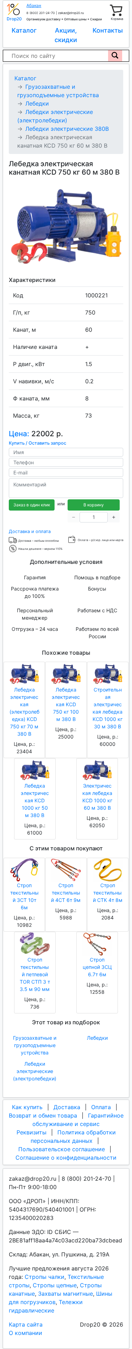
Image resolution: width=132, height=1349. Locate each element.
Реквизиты (31, 1132)
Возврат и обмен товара (43, 1115)
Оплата (101, 1107)
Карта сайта (26, 1324)
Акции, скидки (66, 35)
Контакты (108, 30)
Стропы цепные (55, 1285)
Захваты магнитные (65, 1293)
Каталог (24, 30)
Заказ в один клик (31, 504)
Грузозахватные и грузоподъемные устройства (34, 1045)
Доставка (67, 1107)
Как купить (27, 1107)
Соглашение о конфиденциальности (66, 1157)
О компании (25, 1332)
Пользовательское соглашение (61, 1149)
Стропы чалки (44, 1276)
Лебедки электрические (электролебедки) (34, 1071)
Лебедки (97, 1038)
